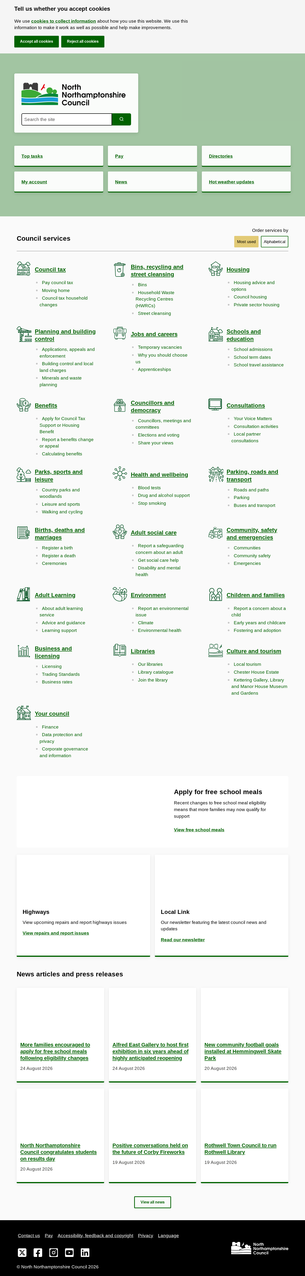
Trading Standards (61, 674)
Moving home (56, 290)
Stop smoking (152, 503)
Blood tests (149, 487)
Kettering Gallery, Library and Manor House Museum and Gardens (259, 686)
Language (168, 1235)
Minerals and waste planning (61, 381)
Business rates (57, 681)
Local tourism (247, 664)
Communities (247, 547)
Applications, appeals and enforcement (67, 353)
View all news (153, 1202)
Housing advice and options (253, 286)
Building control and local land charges (66, 367)
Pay (49, 1235)
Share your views (155, 442)
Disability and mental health (158, 571)
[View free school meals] (84, 812)
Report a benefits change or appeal (67, 443)
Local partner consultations (246, 437)
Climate (145, 622)
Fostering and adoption (257, 630)
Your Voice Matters (253, 418)
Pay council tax (57, 282)
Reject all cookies (83, 41)
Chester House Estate (256, 672)
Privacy (145, 1235)
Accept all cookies (36, 41)
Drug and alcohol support (164, 495)
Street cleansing (154, 313)
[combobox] (66, 119)
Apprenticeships (154, 369)
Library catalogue (155, 672)
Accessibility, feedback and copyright (95, 1235)
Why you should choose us (162, 358)
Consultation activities (256, 426)
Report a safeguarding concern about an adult (160, 549)
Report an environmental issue (162, 612)
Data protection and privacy (61, 738)
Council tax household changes (64, 301)
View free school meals (199, 829)
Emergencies (247, 563)
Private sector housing (257, 304)
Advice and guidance (63, 622)
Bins (142, 284)
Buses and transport (254, 505)
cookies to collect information (63, 21)
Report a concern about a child (258, 612)
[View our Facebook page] (37, 1253)
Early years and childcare (260, 622)
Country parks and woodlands (60, 493)
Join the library (153, 679)
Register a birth (57, 547)
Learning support (59, 630)
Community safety (252, 555)
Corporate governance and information (64, 752)
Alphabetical (274, 242)
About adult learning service (61, 612)
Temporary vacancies (160, 347)
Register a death (59, 555)
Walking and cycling (62, 511)
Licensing (52, 666)
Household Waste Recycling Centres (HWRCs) (155, 299)
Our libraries (150, 664)
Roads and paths (251, 489)
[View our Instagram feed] (53, 1253)
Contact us (29, 1235)
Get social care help (158, 560)
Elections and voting (158, 434)
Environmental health (159, 630)
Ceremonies (54, 563)
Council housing (250, 296)
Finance (50, 726)
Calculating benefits (62, 453)
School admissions (253, 349)
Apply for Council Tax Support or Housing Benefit (62, 425)
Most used (246, 242)
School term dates (252, 357)
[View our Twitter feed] (22, 1253)
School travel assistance (259, 364)
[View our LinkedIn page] (85, 1253)
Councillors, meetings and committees (163, 424)
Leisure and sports (61, 504)
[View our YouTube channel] (69, 1253)
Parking (241, 497)
